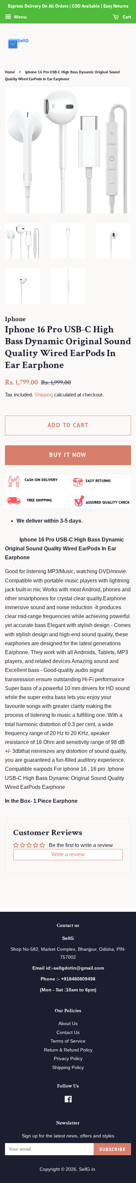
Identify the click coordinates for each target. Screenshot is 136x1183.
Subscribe (112, 1149)
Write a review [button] (68, 854)
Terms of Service (68, 1041)
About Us (68, 1023)
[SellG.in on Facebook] (68, 1100)
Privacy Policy (68, 1058)
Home (10, 71)
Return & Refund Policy (68, 1050)
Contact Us (68, 1032)
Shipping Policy (68, 1067)
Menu (20, 16)
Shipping (43, 394)
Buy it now (68, 455)
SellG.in (87, 1169)
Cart (126, 17)
